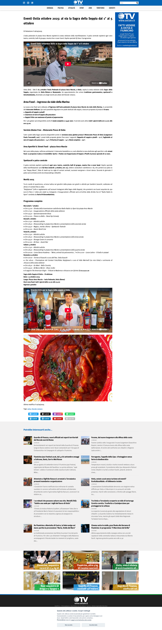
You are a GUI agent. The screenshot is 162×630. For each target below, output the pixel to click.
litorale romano (37, 409)
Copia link (71, 418)
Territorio (100, 8)
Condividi (34, 414)
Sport (82, 8)
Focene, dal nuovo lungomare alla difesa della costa (111, 437)
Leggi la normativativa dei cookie (81, 620)
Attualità (71, 8)
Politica (61, 8)
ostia (29, 409)
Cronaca (50, 8)
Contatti (112, 8)
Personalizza (61, 620)
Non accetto (68, 625)
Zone (90, 8)
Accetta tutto (93, 625)
